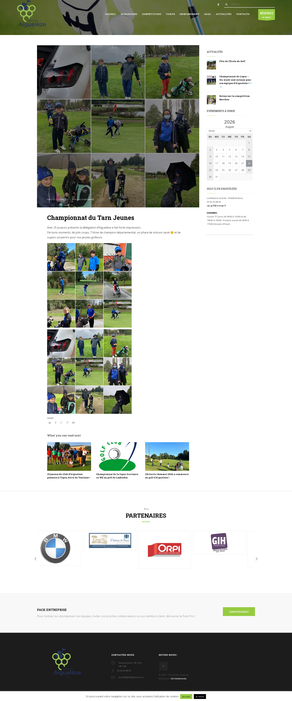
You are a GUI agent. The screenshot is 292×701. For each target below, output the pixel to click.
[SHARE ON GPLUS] (61, 422)
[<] (210, 123)
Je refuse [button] (200, 696)
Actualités (89, 199)
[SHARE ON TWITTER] (49, 422)
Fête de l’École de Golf (232, 61)
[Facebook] (218, 4)
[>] (250, 123)
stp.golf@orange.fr (216, 205)
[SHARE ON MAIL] (73, 422)
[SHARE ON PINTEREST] (67, 422)
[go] (226, 4)
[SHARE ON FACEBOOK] (55, 422)
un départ (266, 14)
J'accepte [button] (186, 696)
